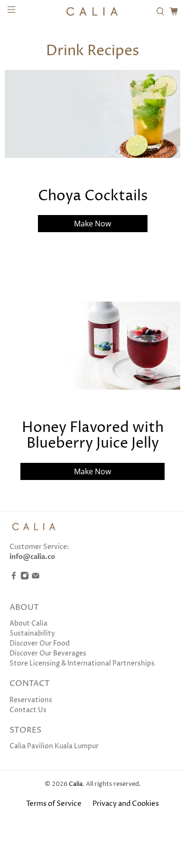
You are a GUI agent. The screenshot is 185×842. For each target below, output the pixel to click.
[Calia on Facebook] (13, 577)
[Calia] (92, 11)
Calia (76, 784)
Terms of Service (54, 804)
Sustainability (32, 633)
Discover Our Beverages (47, 653)
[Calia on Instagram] (24, 577)
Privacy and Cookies (125, 804)
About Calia (28, 623)
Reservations (30, 700)
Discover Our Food (39, 643)
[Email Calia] (35, 577)
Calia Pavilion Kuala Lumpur (54, 746)
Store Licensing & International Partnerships (82, 663)
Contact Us (27, 710)
